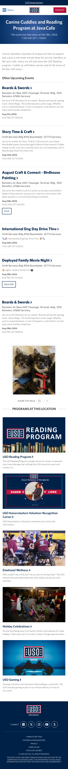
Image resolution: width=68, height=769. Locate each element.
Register (9, 284)
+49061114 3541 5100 (34, 737)
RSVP (6, 211)
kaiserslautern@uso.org (34, 740)
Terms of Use (34, 747)
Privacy (34, 744)
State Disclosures (34, 751)
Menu (8, 10)
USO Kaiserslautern (34, 2)
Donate (59, 10)
